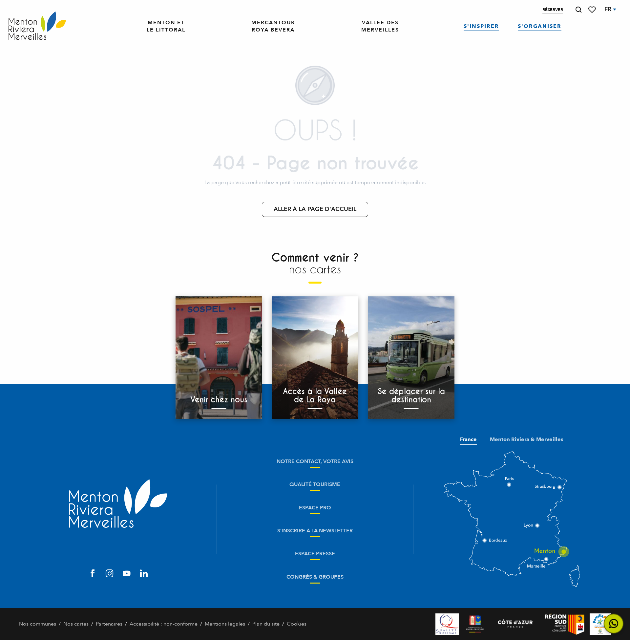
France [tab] (468, 439)
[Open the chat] (614, 624)
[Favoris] (592, 9)
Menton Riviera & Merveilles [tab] (526, 439)
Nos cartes (76, 624)
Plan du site (266, 624)
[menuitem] (37, 26)
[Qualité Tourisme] (447, 624)
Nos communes (37, 624)
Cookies (296, 624)
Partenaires (109, 624)
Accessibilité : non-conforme (164, 624)
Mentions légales (225, 624)
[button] (578, 9)
